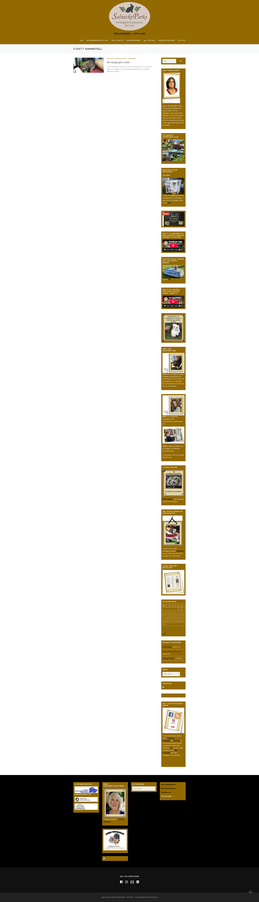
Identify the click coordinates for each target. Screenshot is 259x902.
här (169, 279)
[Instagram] (126, 882)
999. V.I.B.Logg (149, 40)
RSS (171, 748)
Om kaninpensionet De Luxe (97, 40)
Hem (81, 40)
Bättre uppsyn (167, 499)
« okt (164, 634)
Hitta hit (182, 40)
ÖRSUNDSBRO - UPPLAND (129, 33)
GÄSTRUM (110, 58)
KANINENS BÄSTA (121, 58)
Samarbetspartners (166, 40)
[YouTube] (132, 882)
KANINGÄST (132, 58)
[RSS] (137, 882)
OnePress (142, 897)
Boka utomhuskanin (168, 788)
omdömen (180, 551)
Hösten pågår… (167, 647)
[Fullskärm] (182, 250)
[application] (173, 245)
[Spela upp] (165, 250)
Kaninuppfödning (133, 40)
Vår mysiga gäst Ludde (118, 62)
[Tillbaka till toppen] (250, 892)
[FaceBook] (121, 882)
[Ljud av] (180, 250)
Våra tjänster (117, 40)
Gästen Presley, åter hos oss (171, 651)
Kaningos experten (168, 658)
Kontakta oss (166, 792)
